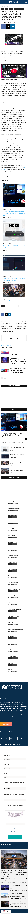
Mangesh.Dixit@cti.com (14, 589)
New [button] (7, 808)
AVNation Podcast (13, 515)
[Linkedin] (12, 26)
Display (6, 6)
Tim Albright (11, 649)
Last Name (7, 764)
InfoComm (11, 8)
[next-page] (5, 378)
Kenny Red (11, 576)
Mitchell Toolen (12, 596)
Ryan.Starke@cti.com (13, 636)
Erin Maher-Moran (13, 555)
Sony (20, 305)
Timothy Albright (12, 656)
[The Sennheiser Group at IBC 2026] (5, 463)
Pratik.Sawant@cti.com (14, 616)
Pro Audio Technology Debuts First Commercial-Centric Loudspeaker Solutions (21, 326)
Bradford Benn (12, 535)
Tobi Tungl (10, 663)
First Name (7, 755)
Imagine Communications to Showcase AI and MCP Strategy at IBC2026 (17, 456)
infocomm (8, 305)
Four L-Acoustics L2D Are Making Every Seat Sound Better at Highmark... (18, 471)
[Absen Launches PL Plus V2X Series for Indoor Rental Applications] (5, 352)
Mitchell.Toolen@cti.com (14, 602)
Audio (2, 878)
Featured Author (12, 562)
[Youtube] (20, 738)
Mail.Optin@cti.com (13, 582)
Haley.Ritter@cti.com (13, 569)
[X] (8, 26)
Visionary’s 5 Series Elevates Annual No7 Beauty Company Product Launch (18, 887)
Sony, (2, 59)
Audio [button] (10, 808)
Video (2, 6)
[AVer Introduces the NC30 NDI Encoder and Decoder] (5, 449)
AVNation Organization (14, 508)
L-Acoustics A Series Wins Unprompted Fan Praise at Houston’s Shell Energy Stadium (17, 895)
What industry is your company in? (14, 782)
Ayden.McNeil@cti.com (14, 529)
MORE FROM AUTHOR (8, 347)
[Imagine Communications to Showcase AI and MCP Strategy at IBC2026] (5, 456)
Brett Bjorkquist (12, 542)
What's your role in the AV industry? (14, 794)
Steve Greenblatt (12, 643)
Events (15, 8)
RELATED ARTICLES (8, 345)
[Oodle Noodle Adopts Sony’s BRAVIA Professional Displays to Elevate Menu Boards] (5, 370)
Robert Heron (11, 623)
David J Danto (11, 549)
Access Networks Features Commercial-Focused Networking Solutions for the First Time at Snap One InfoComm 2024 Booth (7, 327)
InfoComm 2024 (20, 8)
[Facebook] (3, 26)
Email (5, 774)
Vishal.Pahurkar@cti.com (14, 670)
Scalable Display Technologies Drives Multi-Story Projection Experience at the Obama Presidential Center (18, 361)
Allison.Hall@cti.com (13, 502)
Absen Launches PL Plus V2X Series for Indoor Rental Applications (18, 352)
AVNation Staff (6, 22)
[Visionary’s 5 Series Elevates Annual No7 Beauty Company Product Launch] (5, 887)
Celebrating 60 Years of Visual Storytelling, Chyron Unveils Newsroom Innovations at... (11, 435)
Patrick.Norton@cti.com (14, 609)
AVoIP (11, 890)
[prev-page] (2, 378)
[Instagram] (6, 738)
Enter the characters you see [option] (14, 806)
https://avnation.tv (11, 652)
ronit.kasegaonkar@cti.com (15, 629)
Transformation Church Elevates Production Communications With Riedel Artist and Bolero (18, 903)
